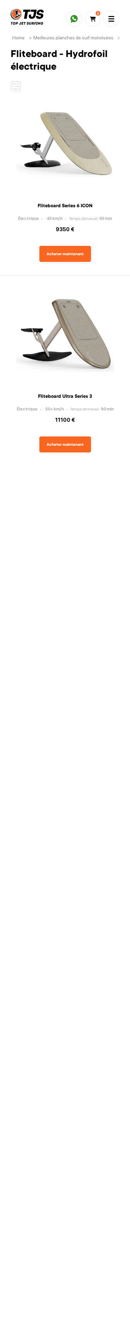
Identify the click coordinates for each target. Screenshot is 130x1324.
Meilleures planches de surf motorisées (73, 37)
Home (18, 37)
